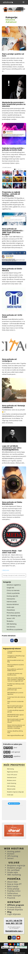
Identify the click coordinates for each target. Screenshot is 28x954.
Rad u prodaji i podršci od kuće (13, 55)
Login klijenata (14, 914)
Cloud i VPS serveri (12, 774)
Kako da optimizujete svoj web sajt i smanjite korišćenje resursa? (15, 720)
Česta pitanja (13, 888)
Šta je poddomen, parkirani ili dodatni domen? (15, 669)
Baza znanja (12, 886)
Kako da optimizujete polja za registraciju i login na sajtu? (15, 706)
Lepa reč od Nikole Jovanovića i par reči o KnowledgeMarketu (11, 448)
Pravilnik (11, 898)
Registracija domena (12, 772)
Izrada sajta (10, 794)
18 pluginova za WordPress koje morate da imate (15, 656)
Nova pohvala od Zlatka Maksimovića (12, 503)
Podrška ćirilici (14, 891)
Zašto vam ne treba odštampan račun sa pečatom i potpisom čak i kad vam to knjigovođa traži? (16, 679)
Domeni (10, 854)
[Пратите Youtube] (18, 938)
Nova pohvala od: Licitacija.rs (9, 360)
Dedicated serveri (11, 777)
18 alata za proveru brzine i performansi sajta (14, 688)
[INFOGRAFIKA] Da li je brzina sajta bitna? (15, 693)
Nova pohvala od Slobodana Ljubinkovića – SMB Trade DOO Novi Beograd (13, 231)
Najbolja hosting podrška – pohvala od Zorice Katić (13, 149)
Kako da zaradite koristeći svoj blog (15, 661)
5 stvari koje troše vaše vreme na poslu (16, 697)
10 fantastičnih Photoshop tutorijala (14, 652)
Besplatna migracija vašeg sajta (15, 792)
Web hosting (10, 769)
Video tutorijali (14, 895)
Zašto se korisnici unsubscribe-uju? (15, 702)
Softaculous (12, 893)
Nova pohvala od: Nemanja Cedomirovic (13, 406)
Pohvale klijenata (15, 909)
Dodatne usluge (14, 868)
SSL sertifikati (13, 870)
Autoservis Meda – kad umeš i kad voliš (12, 552)
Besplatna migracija (16, 865)
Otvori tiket (12, 882)
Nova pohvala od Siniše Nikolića (12, 270)
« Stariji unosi (5, 570)
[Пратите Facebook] (12, 640)
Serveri (10, 858)
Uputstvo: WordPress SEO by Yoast (15, 731)
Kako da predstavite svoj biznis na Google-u (15, 665)
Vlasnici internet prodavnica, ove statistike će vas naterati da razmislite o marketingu (16, 726)
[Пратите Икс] (16, 640)
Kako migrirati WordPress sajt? (15, 735)
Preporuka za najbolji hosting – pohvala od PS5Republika (11, 194)
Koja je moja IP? (14, 884)
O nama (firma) (14, 907)
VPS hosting (12, 856)
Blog (9, 912)
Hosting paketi (13, 851)
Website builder (11, 789)
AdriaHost (10, 953)
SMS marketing (11, 786)
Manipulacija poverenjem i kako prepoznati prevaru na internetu (13, 104)
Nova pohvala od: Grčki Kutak (12, 316)
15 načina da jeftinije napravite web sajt (15, 711)
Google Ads (10, 588)
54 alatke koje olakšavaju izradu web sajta (15, 684)
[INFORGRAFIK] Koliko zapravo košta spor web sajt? (15, 715)
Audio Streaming (11, 783)
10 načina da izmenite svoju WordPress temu (14, 674)
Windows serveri (11, 780)
